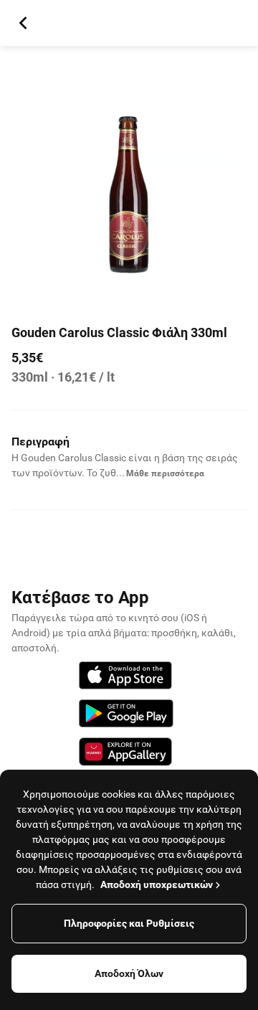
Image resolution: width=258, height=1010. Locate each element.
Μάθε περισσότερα (165, 473)
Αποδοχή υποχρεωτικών (156, 884)
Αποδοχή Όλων (129, 973)
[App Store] (125, 677)
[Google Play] (126, 715)
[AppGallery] (125, 753)
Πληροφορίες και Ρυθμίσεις (129, 923)
